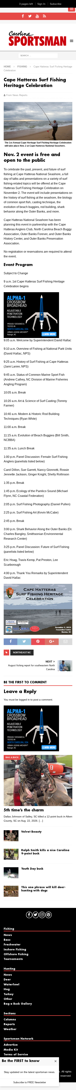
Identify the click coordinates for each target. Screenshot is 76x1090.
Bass (7, 939)
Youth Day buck (32, 868)
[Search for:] (38, 55)
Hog (7, 989)
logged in (24, 699)
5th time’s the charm (24, 810)
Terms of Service (16, 1054)
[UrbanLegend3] (31, 335)
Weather (10, 1029)
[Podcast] (44, 16)
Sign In (41, 3)
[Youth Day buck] (11, 872)
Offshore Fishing (16, 954)
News (8, 935)
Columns (10, 1019)
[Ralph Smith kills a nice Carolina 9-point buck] (11, 854)
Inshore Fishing (15, 949)
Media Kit (11, 1049)
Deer (7, 979)
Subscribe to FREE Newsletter (29, 1082)
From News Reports (16, 95)
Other (8, 999)
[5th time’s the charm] (38, 780)
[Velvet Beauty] (11, 835)
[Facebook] (23, 16)
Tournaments (13, 959)
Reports (9, 1024)
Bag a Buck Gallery (18, 1003)
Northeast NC (22, 652)
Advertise (11, 1044)
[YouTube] (37, 16)
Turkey (8, 994)
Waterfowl (11, 984)
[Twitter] (30, 16)
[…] (41, 820)
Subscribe (55, 3)
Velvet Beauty (31, 831)
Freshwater (12, 944)
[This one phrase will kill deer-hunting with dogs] (11, 891)
